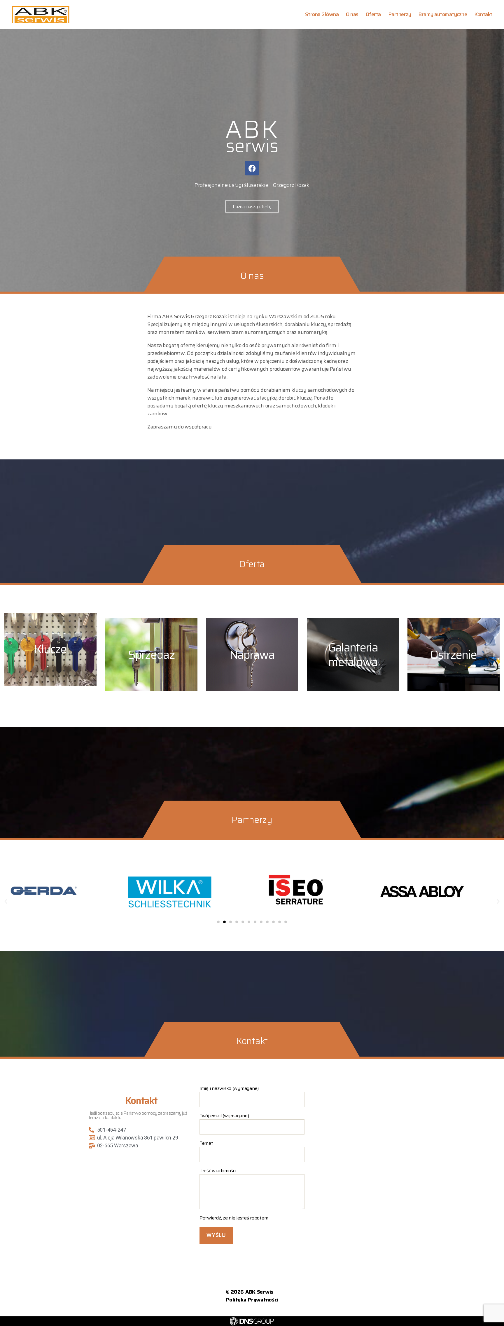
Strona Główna (322, 14)
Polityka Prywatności (252, 1300)
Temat (206, 1143)
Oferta (373, 14)
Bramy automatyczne (442, 14)
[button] (6, 902)
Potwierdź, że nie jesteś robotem (234, 1218)
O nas (352, 14)
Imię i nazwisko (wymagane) (229, 1088)
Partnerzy (399, 14)
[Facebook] (252, 168)
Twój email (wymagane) (224, 1115)
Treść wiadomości (218, 1170)
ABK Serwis (259, 1292)
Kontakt (483, 14)
